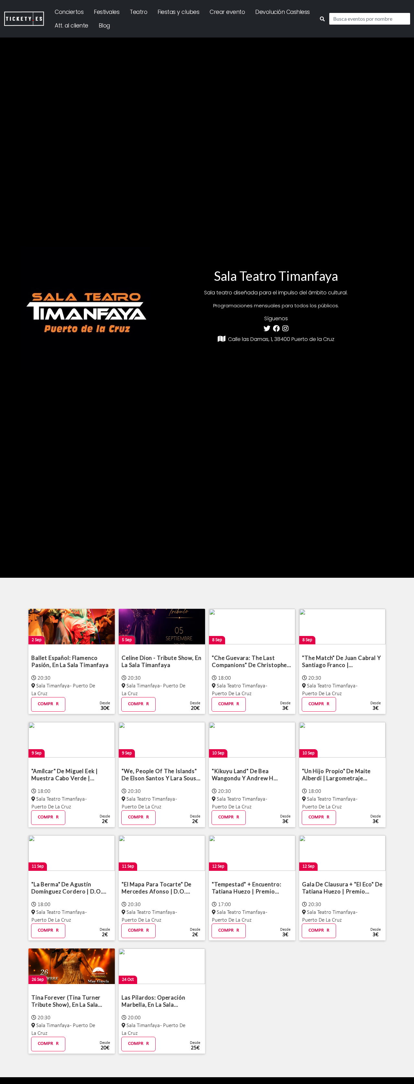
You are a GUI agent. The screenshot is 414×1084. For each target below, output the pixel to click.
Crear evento (227, 12)
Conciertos (69, 12)
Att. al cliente (71, 25)
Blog (104, 25)
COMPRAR (48, 704)
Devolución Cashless (282, 12)
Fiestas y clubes (178, 12)
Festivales (106, 12)
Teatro (138, 12)
